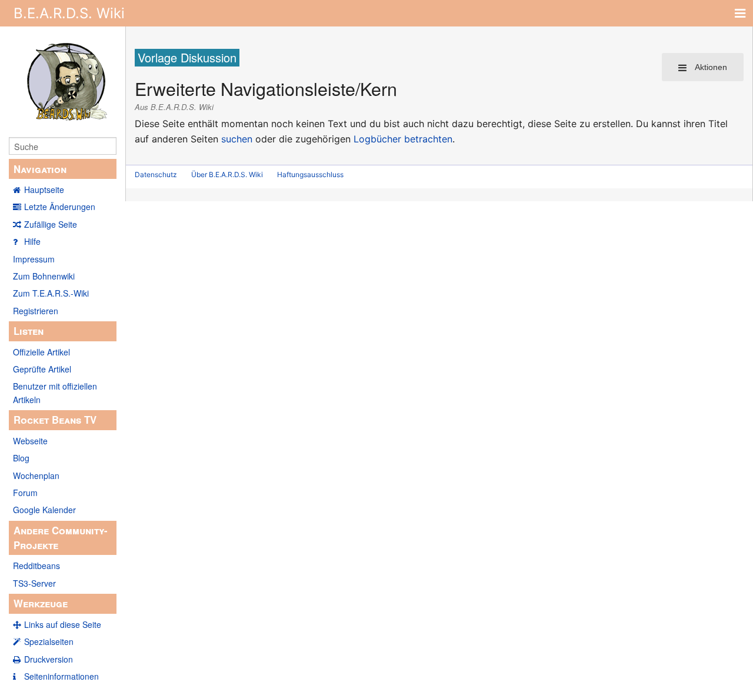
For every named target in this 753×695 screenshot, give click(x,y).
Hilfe (32, 241)
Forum (25, 492)
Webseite (30, 441)
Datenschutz (156, 174)
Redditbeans (36, 565)
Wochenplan (36, 475)
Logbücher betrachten (403, 139)
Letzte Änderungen (59, 206)
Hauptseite (44, 189)
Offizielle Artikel (41, 352)
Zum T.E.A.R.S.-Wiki (51, 293)
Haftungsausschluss (310, 174)
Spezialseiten (49, 641)
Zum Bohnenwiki (44, 276)
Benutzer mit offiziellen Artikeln (55, 392)
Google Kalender (44, 510)
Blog (21, 458)
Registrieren (35, 311)
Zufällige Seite (50, 224)
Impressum (34, 259)
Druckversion (48, 659)
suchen (236, 139)
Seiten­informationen (61, 676)
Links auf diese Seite (62, 624)
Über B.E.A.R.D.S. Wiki (227, 174)
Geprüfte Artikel (42, 369)
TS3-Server (34, 583)
